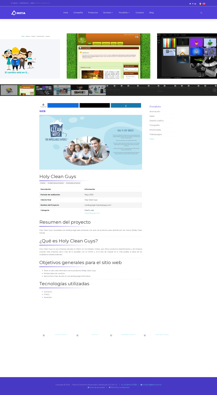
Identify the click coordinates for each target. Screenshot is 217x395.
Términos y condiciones (119, 387)
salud (43, 183)
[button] (108, 12)
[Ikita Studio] (18, 12)
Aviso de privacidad (97, 387)
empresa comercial (73, 183)
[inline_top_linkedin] (126, 105)
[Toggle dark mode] (201, 12)
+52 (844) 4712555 (130, 385)
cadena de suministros (56, 183)
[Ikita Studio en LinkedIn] (195, 3)
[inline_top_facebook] (63, 105)
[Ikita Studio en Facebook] (192, 3)
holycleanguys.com (92, 213)
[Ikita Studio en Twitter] (190, 3)
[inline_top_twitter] (95, 105)
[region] (108, 62)
